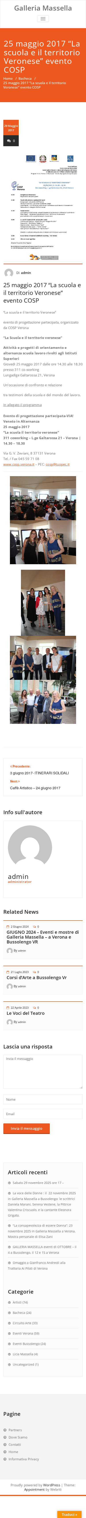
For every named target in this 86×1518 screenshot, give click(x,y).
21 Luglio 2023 (20, 972)
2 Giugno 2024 (20, 926)
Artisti (17, 1302)
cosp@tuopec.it (57, 464)
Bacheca (25, 78)
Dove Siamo (18, 1437)
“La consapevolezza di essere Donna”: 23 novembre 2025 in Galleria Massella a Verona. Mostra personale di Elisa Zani (42, 1231)
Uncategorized (23, 1364)
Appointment (34, 1489)
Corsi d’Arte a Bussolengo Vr (37, 977)
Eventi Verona (23, 1333)
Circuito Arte (22, 1323)
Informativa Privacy (24, 1459)
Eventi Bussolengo (26, 1344)
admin (26, 272)
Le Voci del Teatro (26, 1013)
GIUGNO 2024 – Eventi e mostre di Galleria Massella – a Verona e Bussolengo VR (43, 937)
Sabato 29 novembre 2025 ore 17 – (39, 1183)
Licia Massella (23, 1354)
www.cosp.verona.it (18, 464)
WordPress (51, 1485)
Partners (15, 1430)
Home (8, 78)
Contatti (15, 1444)
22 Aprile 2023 (20, 1008)
